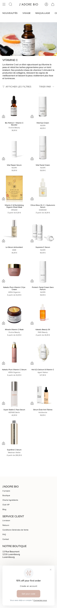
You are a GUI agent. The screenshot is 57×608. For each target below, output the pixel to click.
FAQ (4, 534)
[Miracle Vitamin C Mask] (14, 312)
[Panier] (53, 4)
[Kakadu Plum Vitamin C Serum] (14, 352)
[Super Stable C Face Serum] (14, 392)
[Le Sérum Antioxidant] (14, 230)
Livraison (6, 520)
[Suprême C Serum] (14, 432)
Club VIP (6, 504)
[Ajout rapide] (3, 198)
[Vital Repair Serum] (14, 147)
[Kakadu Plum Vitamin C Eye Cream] (14, 270)
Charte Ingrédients (10, 500)
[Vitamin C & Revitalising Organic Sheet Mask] (14, 187)
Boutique (6, 495)
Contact (5, 539)
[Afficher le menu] (4, 4)
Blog (4, 509)
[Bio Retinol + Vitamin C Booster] (14, 105)
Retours (5, 525)
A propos (6, 491)
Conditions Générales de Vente (15, 530)
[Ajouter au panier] (3, 116)
